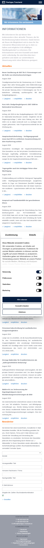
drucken (29, 99)
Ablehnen (22, 312)
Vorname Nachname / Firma (12, 470)
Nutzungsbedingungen (23, 541)
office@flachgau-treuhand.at (22, 523)
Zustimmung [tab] (11, 235)
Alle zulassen (22, 299)
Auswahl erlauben (22, 306)
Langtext (7, 99)
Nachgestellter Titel (8, 478)
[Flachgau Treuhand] (12, 3)
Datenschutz (23, 545)
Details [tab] (32, 235)
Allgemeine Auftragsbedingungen (24, 543)
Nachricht (23, 529)
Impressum (23, 539)
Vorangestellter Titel (9, 463)
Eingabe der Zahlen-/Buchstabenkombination (18, 492)
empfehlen (18, 99)
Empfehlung (24, 531)
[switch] (39, 278)
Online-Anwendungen (23, 533)
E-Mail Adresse (7, 485)
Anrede (4, 456)
